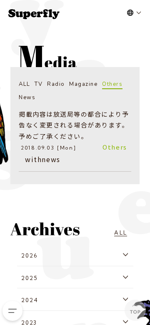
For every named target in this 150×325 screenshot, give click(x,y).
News (27, 97)
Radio (56, 84)
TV (38, 84)
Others (112, 84)
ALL (24, 84)
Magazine (83, 84)
